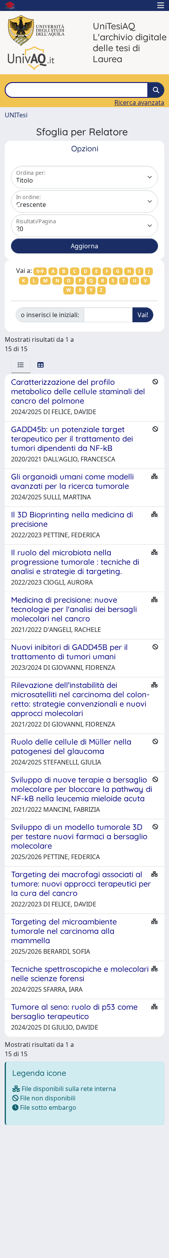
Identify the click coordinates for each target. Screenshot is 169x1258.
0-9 (40, 271)
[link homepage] (13, 5)
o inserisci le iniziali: (50, 314)
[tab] (21, 365)
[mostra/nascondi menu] (160, 5)
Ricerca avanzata (139, 102)
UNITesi (16, 115)
